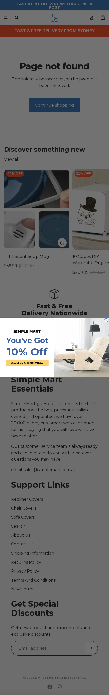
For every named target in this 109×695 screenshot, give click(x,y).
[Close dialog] (106, 320)
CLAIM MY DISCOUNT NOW (27, 363)
